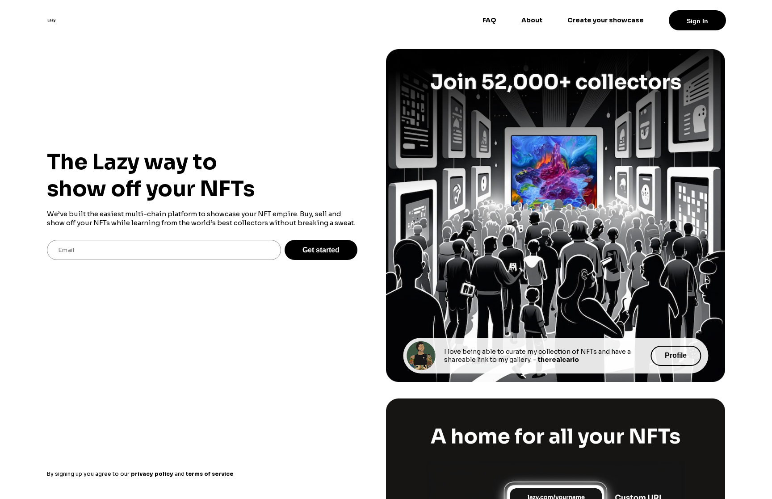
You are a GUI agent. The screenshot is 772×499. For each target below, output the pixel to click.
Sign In (697, 21)
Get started (321, 250)
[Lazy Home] (51, 20)
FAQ (489, 20)
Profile (676, 355)
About (531, 20)
